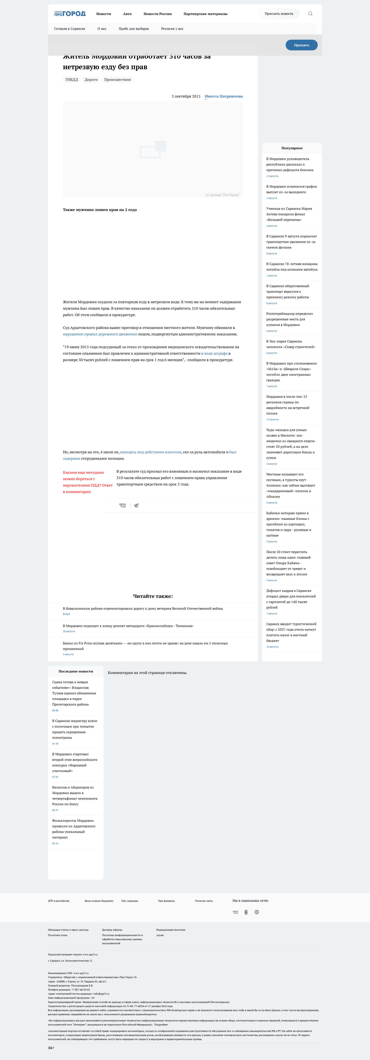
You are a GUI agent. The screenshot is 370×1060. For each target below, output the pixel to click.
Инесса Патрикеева (224, 96)
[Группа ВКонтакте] (235, 912)
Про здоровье (129, 900)
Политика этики (57, 935)
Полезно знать (204, 900)
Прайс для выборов (134, 29)
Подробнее (161, 1024)
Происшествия (117, 79)
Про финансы (166, 900)
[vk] (123, 505)
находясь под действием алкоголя (150, 451)
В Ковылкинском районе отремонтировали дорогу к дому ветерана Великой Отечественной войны (143, 610)
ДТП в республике (58, 900)
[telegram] (137, 505)
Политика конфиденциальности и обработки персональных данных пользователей (122, 939)
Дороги (91, 79)
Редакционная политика (170, 929)
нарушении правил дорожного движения (100, 334)
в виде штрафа (214, 353)
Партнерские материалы (205, 14)
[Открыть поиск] (310, 13)
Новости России (158, 14)
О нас (102, 29)
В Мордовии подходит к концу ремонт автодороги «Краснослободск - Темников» (128, 628)
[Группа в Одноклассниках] (246, 912)
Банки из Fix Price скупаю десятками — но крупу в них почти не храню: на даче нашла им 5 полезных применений (145, 648)
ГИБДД (72, 79)
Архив (160, 935)
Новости (103, 14)
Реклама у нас (172, 29)
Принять (301, 45)
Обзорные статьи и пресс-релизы (68, 929)
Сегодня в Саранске (69, 29)
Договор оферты (112, 929)
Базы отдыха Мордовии (99, 900)
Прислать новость (279, 13)
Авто (127, 14)
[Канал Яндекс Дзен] (256, 912)
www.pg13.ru (90, 954)
